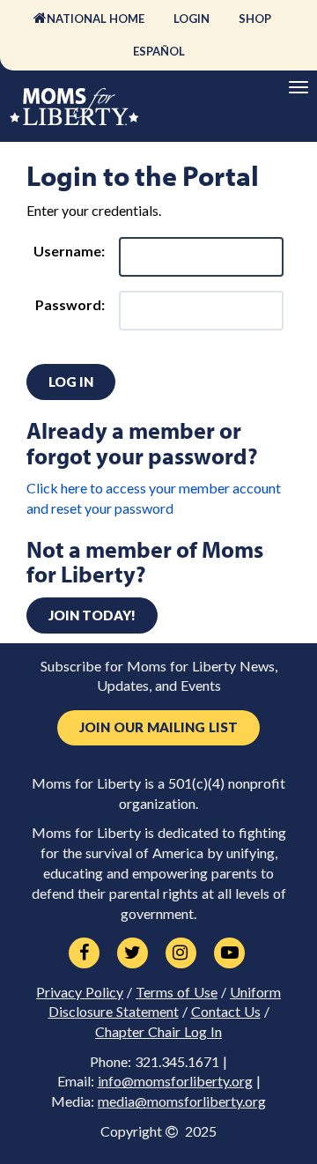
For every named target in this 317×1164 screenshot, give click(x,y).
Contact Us (226, 1012)
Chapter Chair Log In (158, 1032)
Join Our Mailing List (158, 727)
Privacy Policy (79, 992)
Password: (70, 304)
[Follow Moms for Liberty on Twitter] (132, 953)
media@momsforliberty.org (182, 1101)
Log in (70, 381)
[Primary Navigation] (298, 87)
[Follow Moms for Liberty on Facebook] (84, 953)
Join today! (92, 615)
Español (159, 51)
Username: (69, 250)
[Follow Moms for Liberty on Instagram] (181, 953)
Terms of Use (176, 992)
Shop (255, 18)
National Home (95, 18)
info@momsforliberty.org (175, 1081)
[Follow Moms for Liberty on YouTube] (229, 953)
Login (191, 18)
